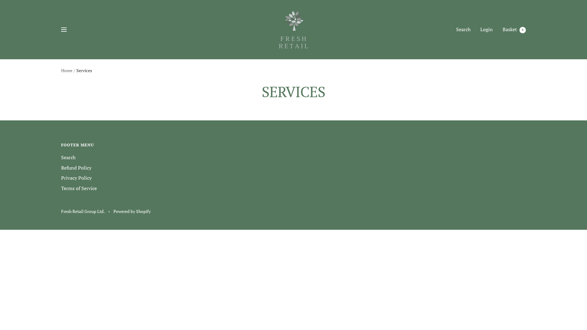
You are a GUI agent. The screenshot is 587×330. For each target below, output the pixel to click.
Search (463, 29)
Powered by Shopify (132, 211)
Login (486, 29)
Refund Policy (76, 167)
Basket (513, 29)
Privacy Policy (76, 177)
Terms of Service (79, 188)
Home (66, 70)
